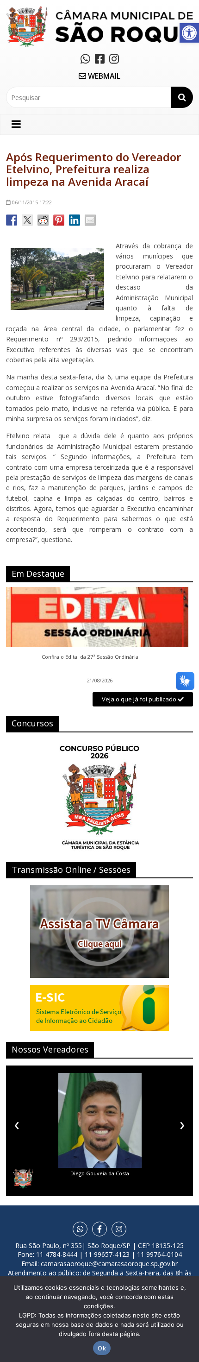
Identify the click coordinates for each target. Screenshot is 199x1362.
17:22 (32, 202)
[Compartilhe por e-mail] (90, 220)
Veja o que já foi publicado (140, 699)
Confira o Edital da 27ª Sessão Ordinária (90, 657)
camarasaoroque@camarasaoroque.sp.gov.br (109, 1263)
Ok (102, 1348)
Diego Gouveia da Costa (99, 1173)
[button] (189, 33)
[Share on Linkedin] (74, 220)
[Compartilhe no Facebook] (11, 220)
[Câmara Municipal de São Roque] (99, 9)
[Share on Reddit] (43, 220)
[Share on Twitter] (27, 220)
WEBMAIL (103, 76)
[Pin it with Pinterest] (58, 220)
